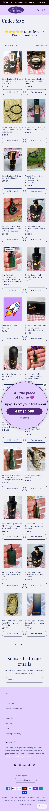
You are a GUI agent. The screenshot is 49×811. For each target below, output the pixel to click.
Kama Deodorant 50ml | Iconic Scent (12, 375)
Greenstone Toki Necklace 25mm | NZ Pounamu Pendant (34, 376)
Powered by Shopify (28, 797)
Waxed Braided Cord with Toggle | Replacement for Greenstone (34, 179)
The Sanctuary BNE (14, 797)
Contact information (38, 801)
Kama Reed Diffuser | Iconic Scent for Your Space (34, 623)
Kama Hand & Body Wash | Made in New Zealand (34, 574)
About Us (8, 723)
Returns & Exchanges (14, 708)
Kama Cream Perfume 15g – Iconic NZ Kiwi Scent (35, 81)
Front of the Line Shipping (9, 326)
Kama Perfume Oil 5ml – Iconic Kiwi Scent (12, 177)
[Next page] (39, 644)
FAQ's (7, 728)
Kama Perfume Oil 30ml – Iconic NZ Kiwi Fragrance (12, 81)
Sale (6, 693)
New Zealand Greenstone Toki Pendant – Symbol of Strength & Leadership (12, 278)
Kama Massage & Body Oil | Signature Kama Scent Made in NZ (12, 526)
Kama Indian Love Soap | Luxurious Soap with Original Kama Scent (36, 327)
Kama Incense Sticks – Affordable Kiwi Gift (35, 128)
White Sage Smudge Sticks (34, 476)
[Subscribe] (41, 680)
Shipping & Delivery (13, 734)
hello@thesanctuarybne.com (18, 757)
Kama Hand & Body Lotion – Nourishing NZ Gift (35, 228)
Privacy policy (10, 801)
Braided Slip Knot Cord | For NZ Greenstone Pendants (12, 623)
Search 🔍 (9, 718)
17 (34, 644)
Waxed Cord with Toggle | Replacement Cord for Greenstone (12, 129)
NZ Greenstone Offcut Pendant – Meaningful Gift (11, 574)
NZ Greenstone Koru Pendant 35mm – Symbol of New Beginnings (12, 228)
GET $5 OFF (24, 411)
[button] (4, 9)
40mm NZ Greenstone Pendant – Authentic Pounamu (35, 526)
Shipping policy (25, 804)
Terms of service (23, 801)
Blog (6, 698)
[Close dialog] (45, 385)
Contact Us (9, 703)
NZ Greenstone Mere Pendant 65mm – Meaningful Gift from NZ (12, 477)
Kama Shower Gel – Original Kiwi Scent (34, 276)
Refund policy (42, 797)
